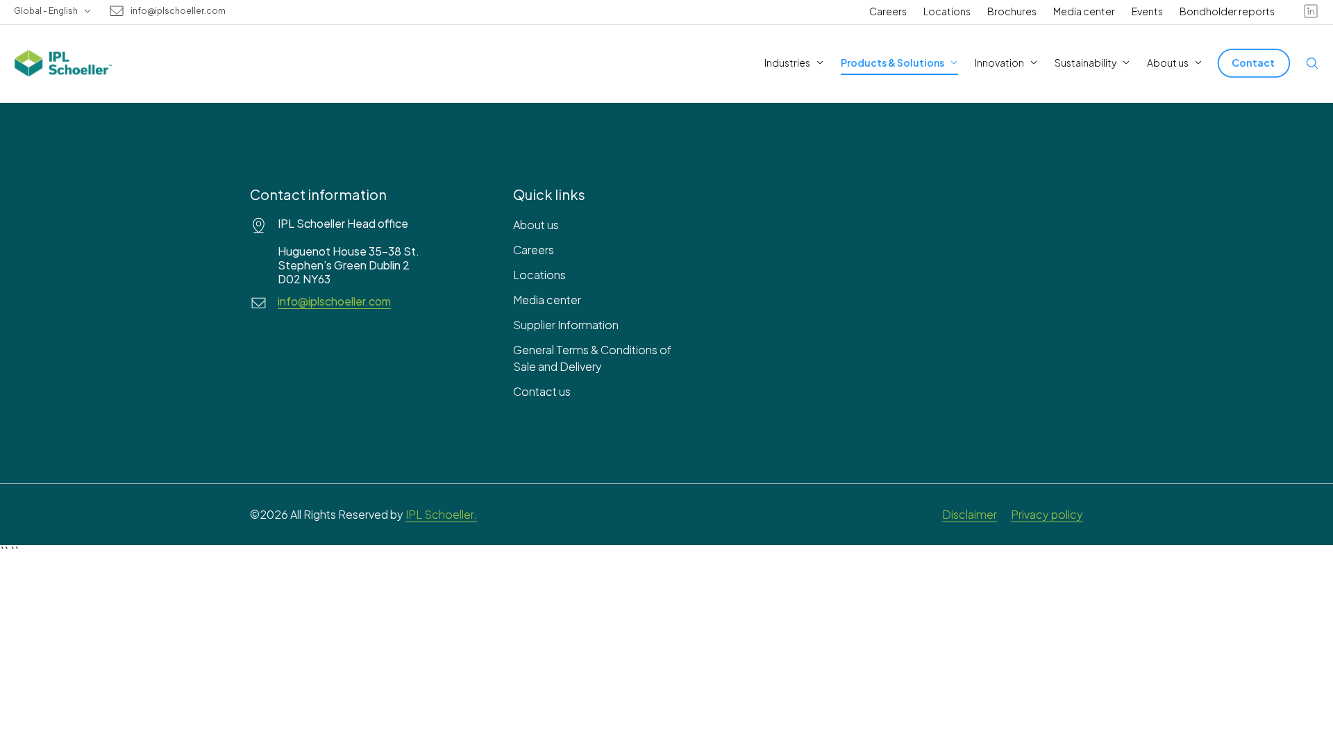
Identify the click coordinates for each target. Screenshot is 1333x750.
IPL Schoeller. (441, 514)
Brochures (1012, 11)
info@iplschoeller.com (178, 11)
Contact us (542, 391)
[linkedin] (1310, 11)
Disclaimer (969, 514)
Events (1147, 11)
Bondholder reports (1227, 11)
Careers (888, 11)
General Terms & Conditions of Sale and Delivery (592, 358)
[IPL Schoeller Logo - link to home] (63, 63)
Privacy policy (1047, 514)
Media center (1084, 11)
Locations (947, 11)
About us (536, 224)
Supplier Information (566, 324)
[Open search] (1312, 63)
